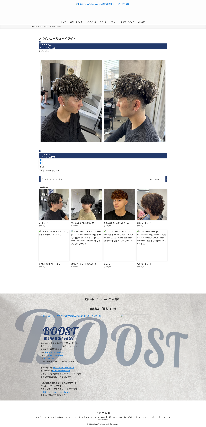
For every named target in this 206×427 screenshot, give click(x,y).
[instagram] (100, 413)
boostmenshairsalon (61, 370)
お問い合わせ (112, 417)
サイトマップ (165, 417)
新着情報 (60, 417)
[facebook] (97, 413)
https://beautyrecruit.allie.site (56, 392)
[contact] (109, 413)
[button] (40, 160)
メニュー (68, 417)
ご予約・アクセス (134, 417)
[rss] (106, 413)
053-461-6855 (50, 358)
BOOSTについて (48, 417)
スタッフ (89, 417)
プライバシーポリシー (150, 417)
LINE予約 (122, 417)
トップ (38, 417)
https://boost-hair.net (54, 352)
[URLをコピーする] (42, 167)
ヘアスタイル (45, 44)
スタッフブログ (99, 417)
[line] (103, 413)
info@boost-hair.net (55, 355)
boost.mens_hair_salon (63, 367)
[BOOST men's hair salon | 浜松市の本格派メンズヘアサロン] (103, 10)
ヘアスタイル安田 (47, 47)
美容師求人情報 (103, 419)
